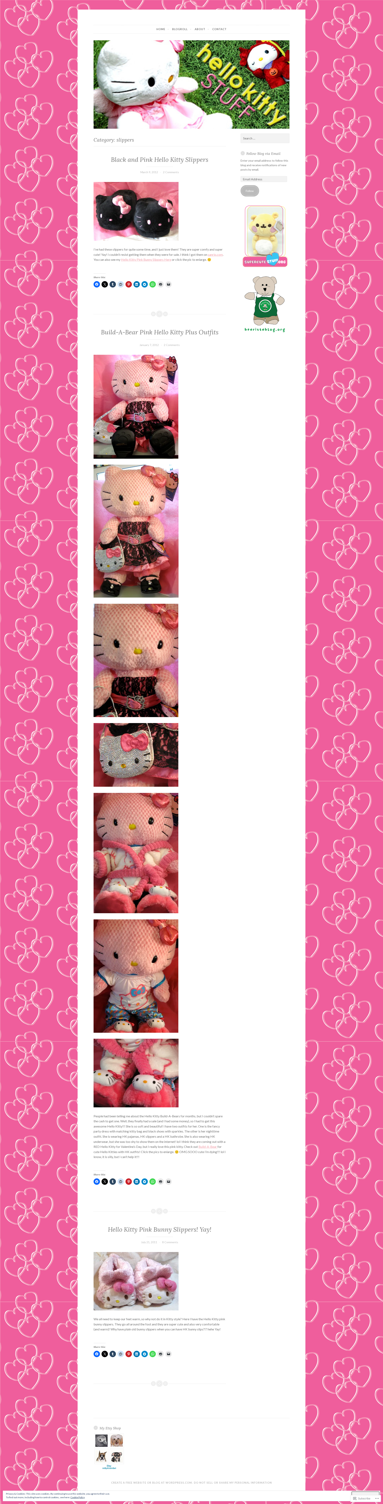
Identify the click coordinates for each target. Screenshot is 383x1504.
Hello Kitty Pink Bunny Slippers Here (146, 259)
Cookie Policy (77, 1497)
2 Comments (171, 172)
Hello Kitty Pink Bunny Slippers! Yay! (159, 1229)
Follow (250, 191)
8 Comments (170, 1242)
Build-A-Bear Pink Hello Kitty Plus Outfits (159, 332)
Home (160, 29)
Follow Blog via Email (263, 153)
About (200, 29)
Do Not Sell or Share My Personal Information (233, 1482)
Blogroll (180, 29)
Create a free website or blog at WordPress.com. (152, 1482)
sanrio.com (215, 254)
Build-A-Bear (207, 1146)
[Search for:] (265, 138)
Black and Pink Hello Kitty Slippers (159, 160)
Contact (219, 29)
